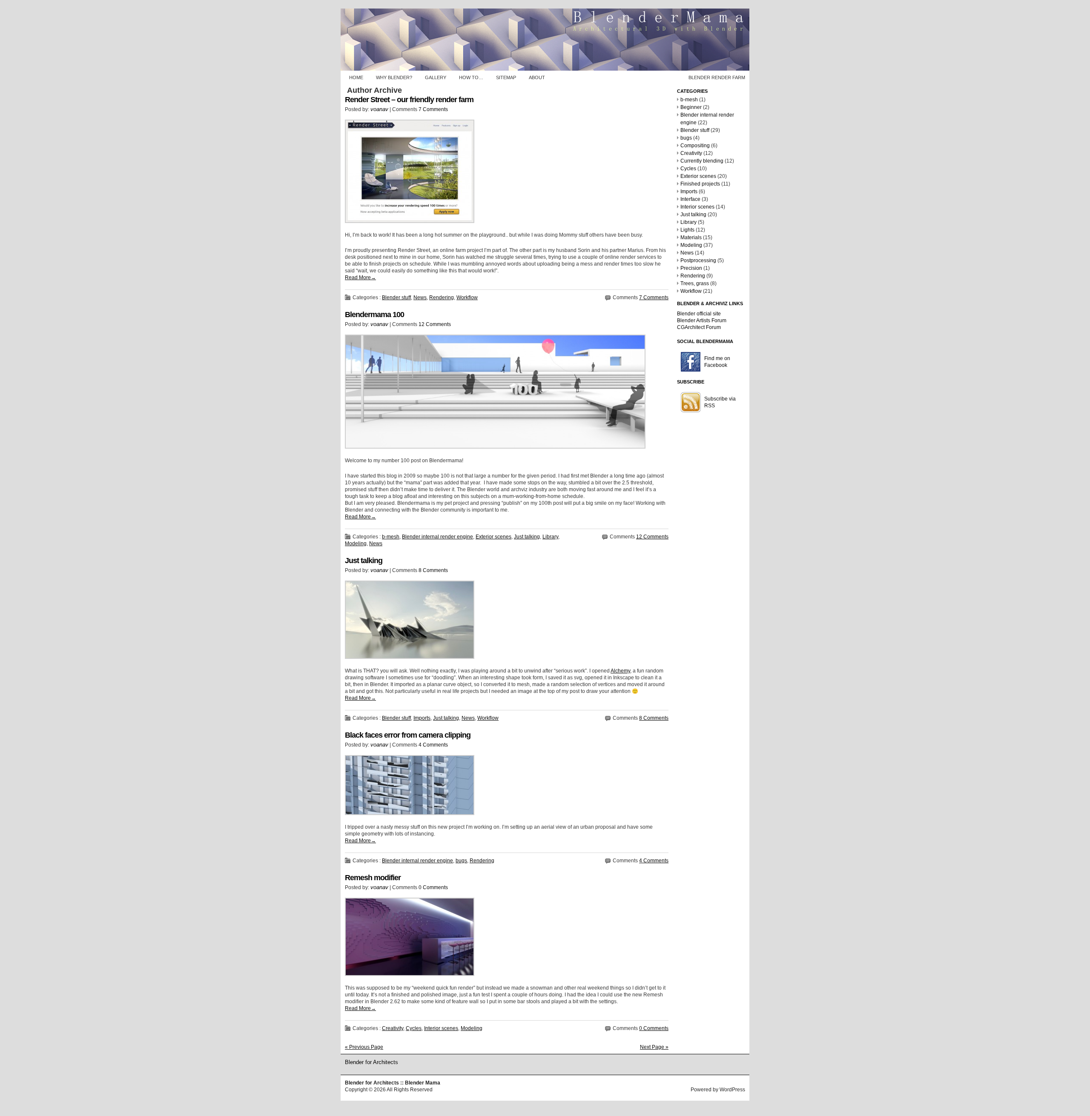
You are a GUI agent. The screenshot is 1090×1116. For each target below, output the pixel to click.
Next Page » (654, 1047)
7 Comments (433, 109)
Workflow (467, 297)
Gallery (435, 77)
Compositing (695, 146)
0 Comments (433, 887)
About (537, 77)
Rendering (441, 297)
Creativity (392, 1028)
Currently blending (701, 161)
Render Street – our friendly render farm (409, 99)
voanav (379, 109)
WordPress (732, 1090)
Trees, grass (694, 283)
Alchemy (620, 671)
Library (550, 537)
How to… (471, 77)
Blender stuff (396, 297)
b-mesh (390, 537)
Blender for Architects (371, 1062)
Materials (691, 237)
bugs (461, 861)
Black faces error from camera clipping (407, 735)
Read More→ (360, 277)
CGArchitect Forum (699, 327)
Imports (421, 718)
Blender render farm (716, 77)
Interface (690, 199)
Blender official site (699, 314)
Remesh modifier (373, 877)
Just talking (527, 537)
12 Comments (435, 324)
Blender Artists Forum (701, 320)
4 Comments (433, 745)
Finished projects (700, 184)
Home (356, 77)
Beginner (691, 107)
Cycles (414, 1028)
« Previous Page (364, 1047)
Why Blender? (394, 77)
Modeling (356, 544)
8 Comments (433, 570)
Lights (687, 230)
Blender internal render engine (437, 537)
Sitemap (506, 77)
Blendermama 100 (374, 314)
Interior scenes (441, 1028)
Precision (691, 268)
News (420, 297)
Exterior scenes (493, 537)
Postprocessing (698, 260)
